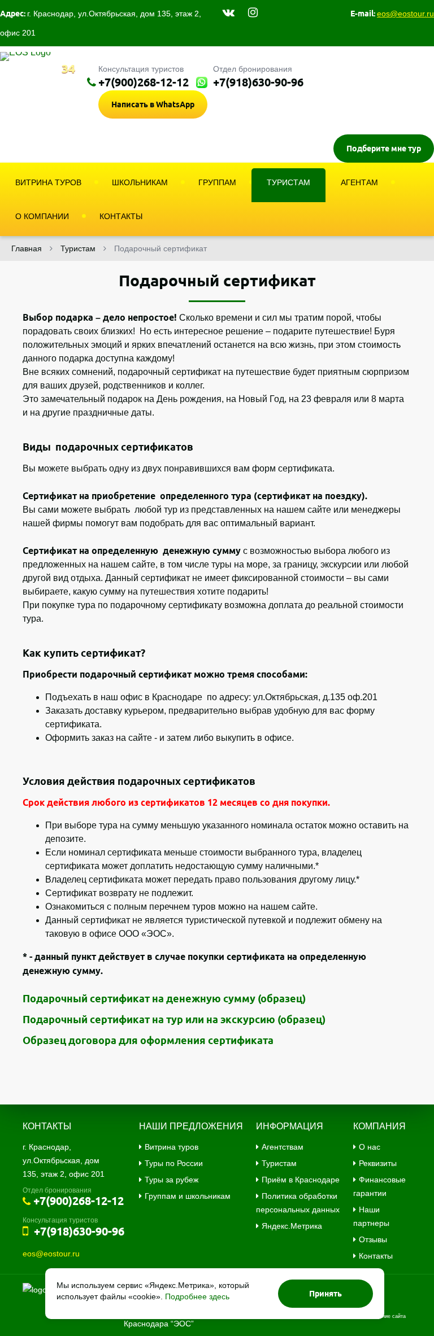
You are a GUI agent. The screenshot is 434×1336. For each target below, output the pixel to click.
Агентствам (282, 1146)
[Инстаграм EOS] (253, 12)
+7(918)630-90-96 (258, 82)
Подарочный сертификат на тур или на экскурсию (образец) (174, 1019)
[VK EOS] (229, 12)
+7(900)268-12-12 (143, 82)
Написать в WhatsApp (152, 104)
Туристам (279, 1163)
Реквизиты (378, 1163)
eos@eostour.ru (405, 13)
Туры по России (174, 1163)
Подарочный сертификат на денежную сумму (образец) (164, 998)
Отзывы (373, 1239)
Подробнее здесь (197, 1296)
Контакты (376, 1255)
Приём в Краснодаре (301, 1179)
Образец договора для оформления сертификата (148, 1040)
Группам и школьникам (188, 1195)
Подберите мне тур (383, 148)
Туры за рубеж (171, 1179)
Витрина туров (171, 1146)
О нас (369, 1146)
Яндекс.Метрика (292, 1225)
